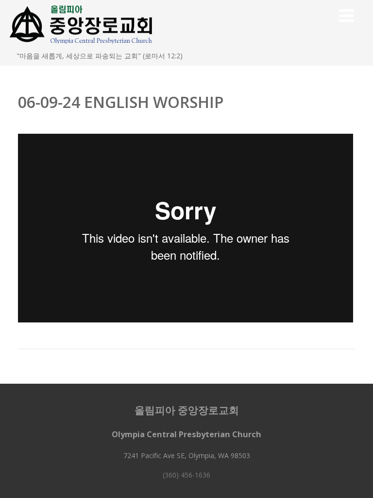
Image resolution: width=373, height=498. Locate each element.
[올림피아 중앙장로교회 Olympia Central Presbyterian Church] (81, 45)
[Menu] (346, 15)
